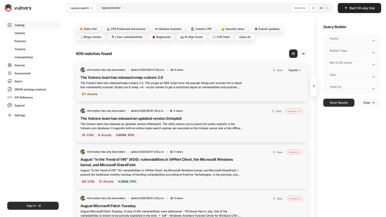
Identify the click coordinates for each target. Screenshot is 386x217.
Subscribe (300, 7)
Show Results (339, 102)
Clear (366, 102)
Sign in (31, 205)
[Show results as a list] (293, 53)
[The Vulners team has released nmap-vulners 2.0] (192, 82)
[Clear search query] (313, 8)
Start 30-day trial (362, 8)
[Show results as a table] (303, 53)
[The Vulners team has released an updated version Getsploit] (192, 123)
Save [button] (280, 70)
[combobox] (194, 8)
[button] (88, 29)
